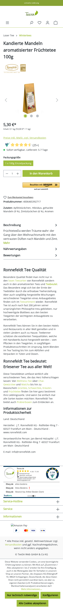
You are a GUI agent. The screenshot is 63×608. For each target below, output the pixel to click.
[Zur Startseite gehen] (31, 13)
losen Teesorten (17, 280)
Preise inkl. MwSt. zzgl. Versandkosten (24, 137)
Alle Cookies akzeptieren (32, 603)
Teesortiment (27, 301)
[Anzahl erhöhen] (17, 173)
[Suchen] (31, 22)
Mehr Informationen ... (31, 588)
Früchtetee (15, 391)
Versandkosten (13, 544)
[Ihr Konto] (48, 22)
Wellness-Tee (24, 380)
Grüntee (22, 388)
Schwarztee (34, 388)
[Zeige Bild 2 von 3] (31, 116)
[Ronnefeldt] (31, 68)
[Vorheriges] (5, 100)
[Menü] (7, 22)
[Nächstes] (57, 100)
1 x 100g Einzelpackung (18, 163)
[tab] (30, 234)
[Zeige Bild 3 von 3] (37, 116)
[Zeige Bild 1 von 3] (25, 116)
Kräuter (47, 388)
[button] (41, 186)
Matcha (25, 384)
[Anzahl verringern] (6, 173)
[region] (31, 100)
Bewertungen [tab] (11, 255)
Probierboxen (24, 402)
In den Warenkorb (41, 173)
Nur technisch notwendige (22, 595)
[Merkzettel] (39, 22)
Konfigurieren (50, 595)
